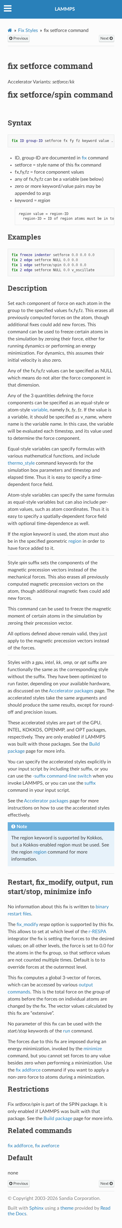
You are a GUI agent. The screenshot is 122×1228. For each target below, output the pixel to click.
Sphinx (36, 1208)
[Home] (10, 30)
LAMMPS (65, 9)
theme (66, 1208)
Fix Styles (28, 30)
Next (105, 38)
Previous (20, 38)
